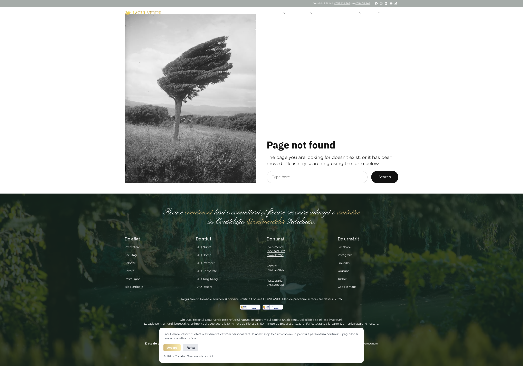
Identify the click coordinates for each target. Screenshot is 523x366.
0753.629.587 (342, 3)
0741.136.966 (275, 270)
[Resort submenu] (379, 12)
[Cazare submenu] (360, 12)
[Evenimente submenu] (284, 12)
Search (385, 177)
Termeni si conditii (200, 356)
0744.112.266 (362, 3)
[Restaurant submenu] (311, 12)
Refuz (191, 347)
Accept (172, 347)
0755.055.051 (275, 285)
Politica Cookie (174, 356)
